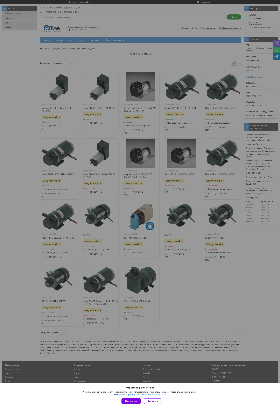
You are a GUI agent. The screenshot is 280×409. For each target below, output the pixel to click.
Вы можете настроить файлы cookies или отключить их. (139, 395)
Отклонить (153, 401)
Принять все (131, 401)
